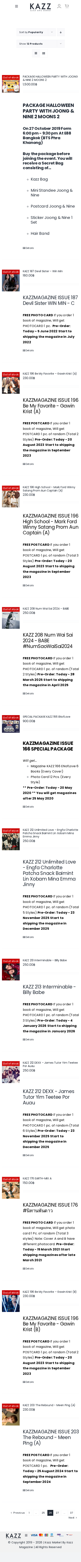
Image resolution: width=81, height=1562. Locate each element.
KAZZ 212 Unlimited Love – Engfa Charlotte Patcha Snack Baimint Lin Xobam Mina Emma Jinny (50, 833)
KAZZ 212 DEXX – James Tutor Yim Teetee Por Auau (50, 1064)
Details (30, 248)
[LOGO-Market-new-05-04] (40, 4)
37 (71, 1513)
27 (57, 1513)
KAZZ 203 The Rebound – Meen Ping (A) (49, 1405)
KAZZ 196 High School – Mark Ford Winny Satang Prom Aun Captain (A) (49, 488)
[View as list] (44, 53)
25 (43, 1513)
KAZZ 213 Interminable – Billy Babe (45, 960)
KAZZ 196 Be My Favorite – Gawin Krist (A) (50, 374)
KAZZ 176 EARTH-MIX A (37, 1178)
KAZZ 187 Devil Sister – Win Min (43, 271)
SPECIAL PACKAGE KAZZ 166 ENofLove (46, 717)
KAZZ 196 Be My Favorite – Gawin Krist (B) (50, 1292)
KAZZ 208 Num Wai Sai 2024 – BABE (46, 609)
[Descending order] (61, 32)
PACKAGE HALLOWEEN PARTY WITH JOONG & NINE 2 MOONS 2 (50, 78)
